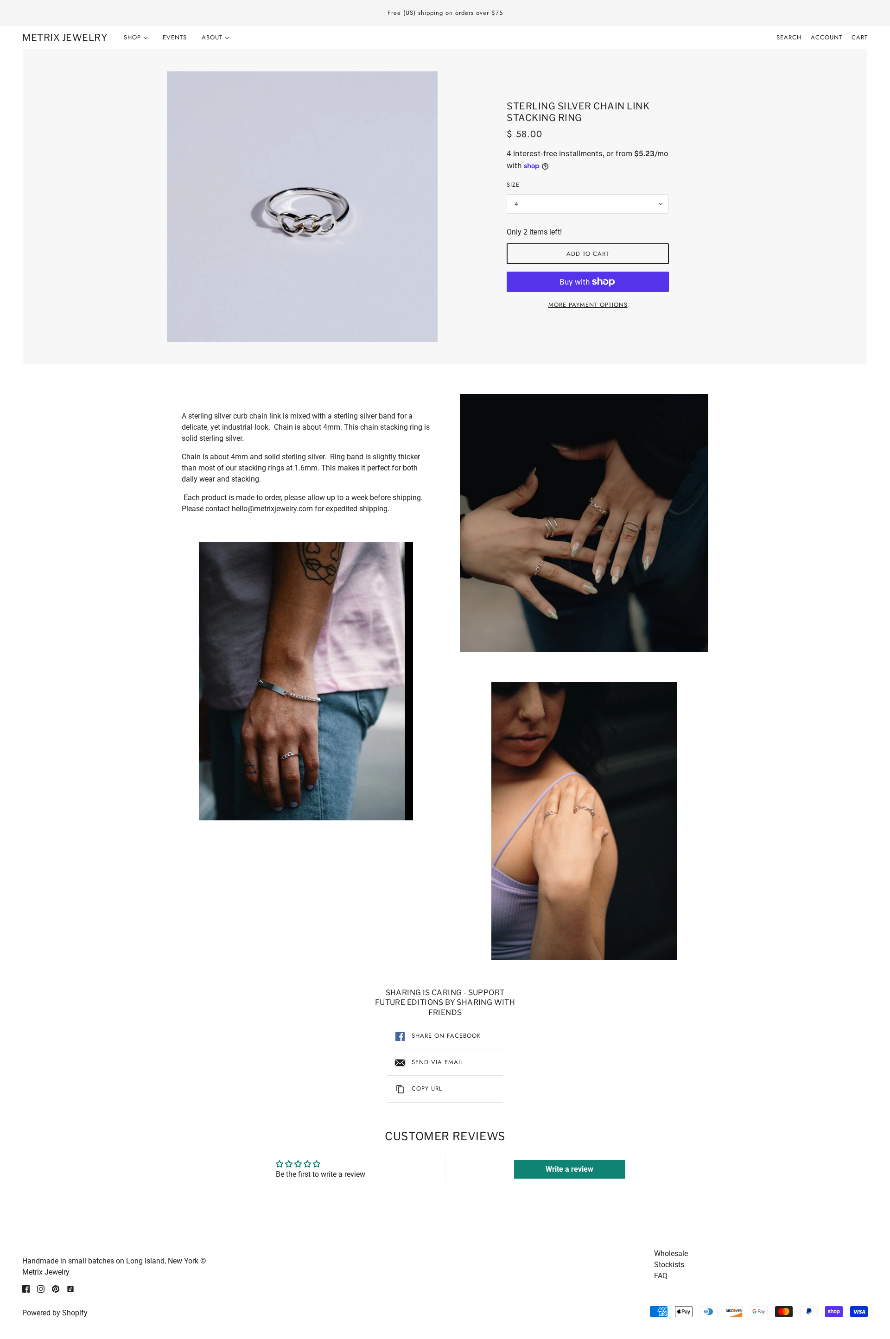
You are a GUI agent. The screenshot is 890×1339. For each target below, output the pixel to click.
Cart (860, 37)
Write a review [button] (569, 1169)
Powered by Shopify (55, 1312)
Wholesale (671, 1253)
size (513, 184)
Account (826, 37)
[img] (26, 1289)
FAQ (661, 1275)
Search (788, 37)
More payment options (588, 304)
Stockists (669, 1264)
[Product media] (306, 681)
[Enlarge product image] (302, 206)
